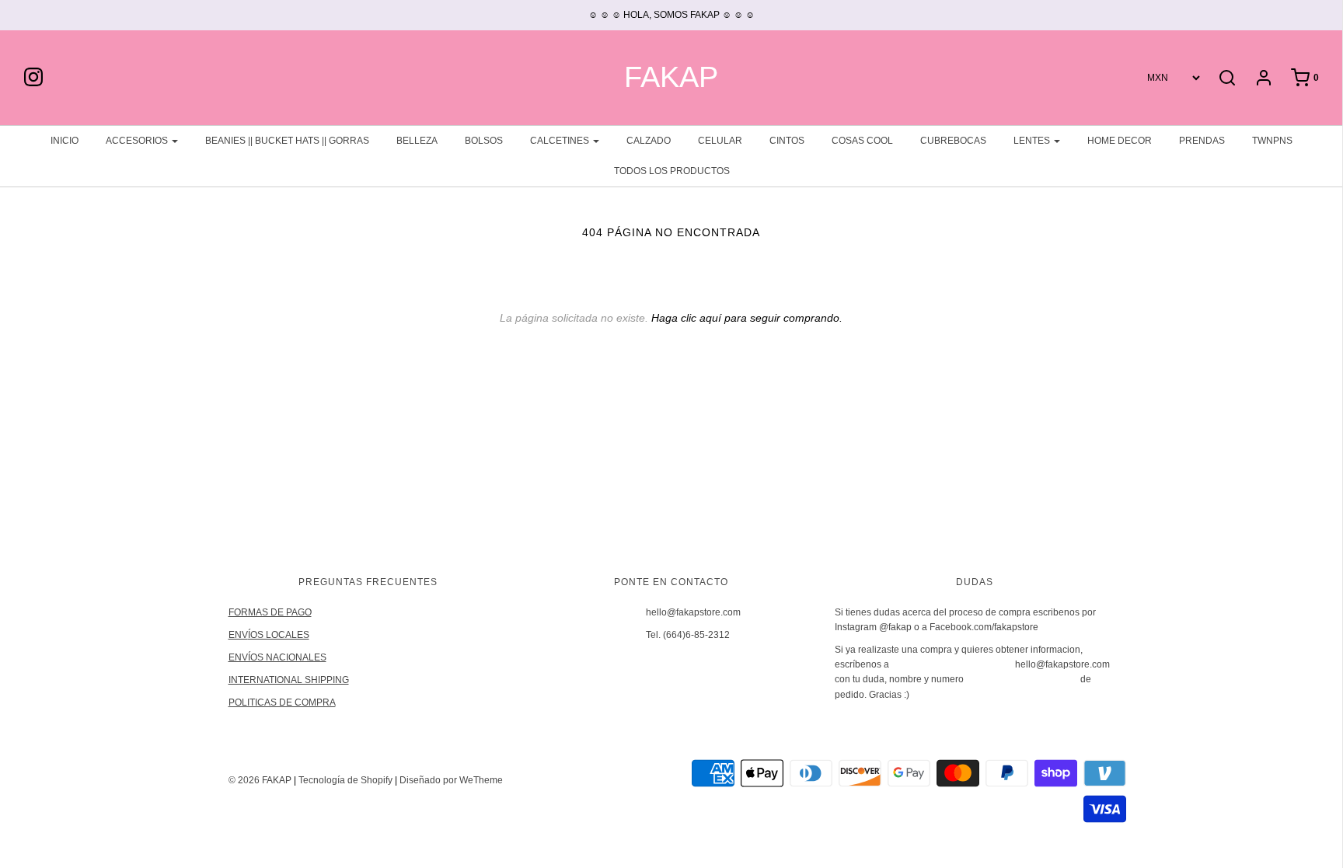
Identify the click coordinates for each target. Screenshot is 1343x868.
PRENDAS (1202, 140)
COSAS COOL (862, 140)
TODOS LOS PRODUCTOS (672, 171)
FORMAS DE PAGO (270, 612)
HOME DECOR (1119, 140)
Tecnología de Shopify (345, 780)
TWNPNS (1272, 140)
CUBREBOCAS (953, 140)
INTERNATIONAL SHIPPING (288, 680)
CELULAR (720, 140)
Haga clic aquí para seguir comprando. (746, 318)
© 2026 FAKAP (259, 780)
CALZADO (648, 140)
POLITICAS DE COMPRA (282, 702)
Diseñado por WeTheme (451, 780)
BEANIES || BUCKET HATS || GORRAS (287, 140)
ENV (238, 634)
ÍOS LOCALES (278, 634)
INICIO (64, 140)
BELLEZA (417, 140)
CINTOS (786, 140)
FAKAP (671, 77)
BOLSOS (484, 140)
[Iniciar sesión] (1256, 77)
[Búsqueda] (1227, 77)
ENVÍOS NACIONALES (277, 657)
